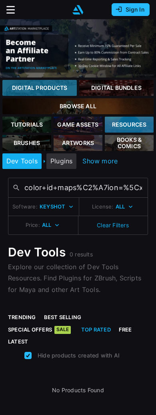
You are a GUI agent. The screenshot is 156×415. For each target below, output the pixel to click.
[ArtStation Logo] (78, 10)
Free (125, 329)
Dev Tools (22, 161)
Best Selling (63, 317)
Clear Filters (113, 225)
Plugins (61, 161)
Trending (22, 317)
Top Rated (96, 329)
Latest (18, 341)
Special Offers (38, 329)
